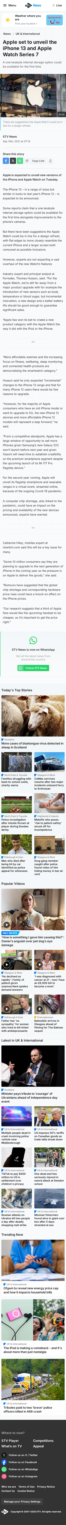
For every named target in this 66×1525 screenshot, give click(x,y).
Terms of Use (26, 1486)
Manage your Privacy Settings (22, 1501)
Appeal (38, 1446)
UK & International (28, 33)
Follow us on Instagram (23, 1476)
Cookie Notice (25, 1490)
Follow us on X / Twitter (23, 1455)
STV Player (10, 1441)
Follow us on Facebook (23, 1462)
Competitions (43, 1441)
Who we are (8, 1486)
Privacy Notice (46, 1486)
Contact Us (8, 1490)
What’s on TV (11, 1446)
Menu (12, 5)
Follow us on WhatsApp (23, 1469)
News (7, 33)
